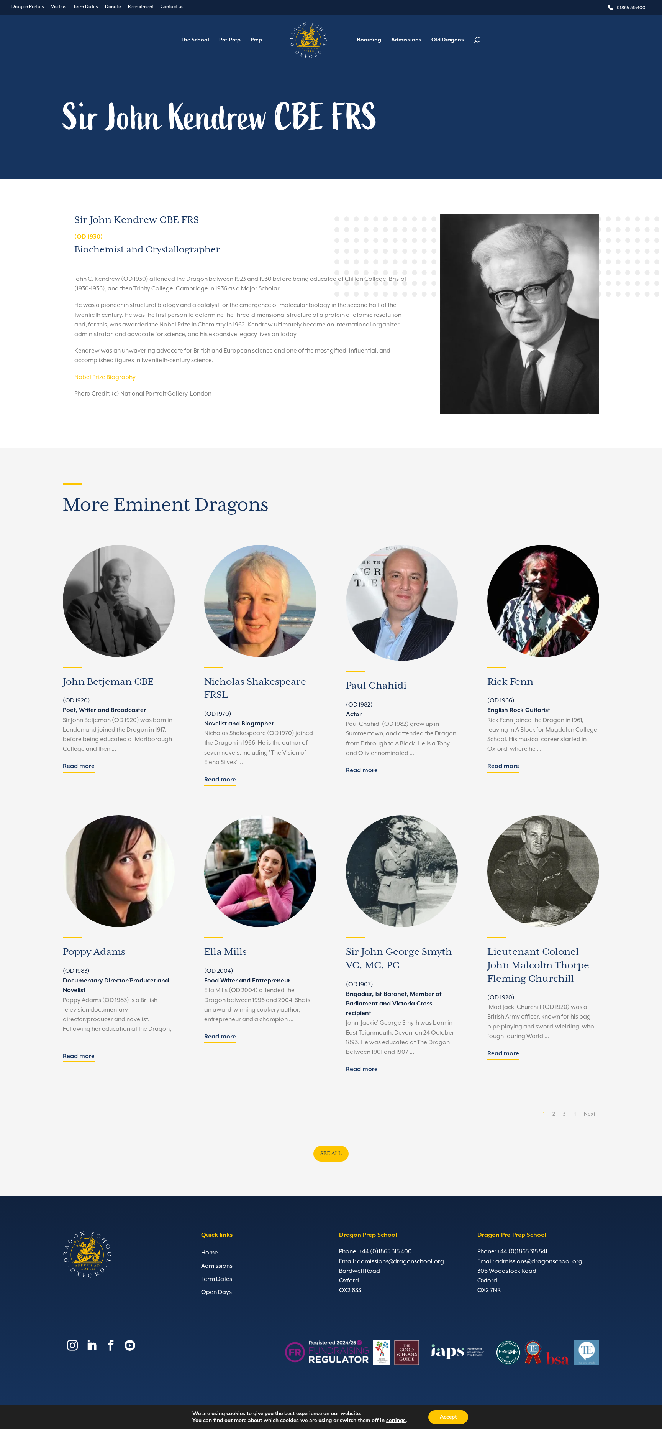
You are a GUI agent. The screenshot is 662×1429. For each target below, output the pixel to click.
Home (209, 1252)
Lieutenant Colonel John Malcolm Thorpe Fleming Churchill (538, 965)
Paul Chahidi (376, 685)
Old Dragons (447, 40)
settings (396, 1420)
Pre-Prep (230, 40)
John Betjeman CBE (108, 681)
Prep (256, 40)
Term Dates (85, 7)
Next (589, 1114)
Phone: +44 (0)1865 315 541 (512, 1251)
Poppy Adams (94, 952)
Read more (79, 766)
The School (194, 40)
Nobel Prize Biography (105, 377)
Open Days (216, 1292)
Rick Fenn (510, 681)
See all (331, 1153)
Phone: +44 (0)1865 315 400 (375, 1251)
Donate (113, 7)
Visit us (58, 7)
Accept (448, 1417)
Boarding (369, 40)
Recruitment (141, 7)
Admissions (406, 40)
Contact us (172, 7)
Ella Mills (225, 952)
